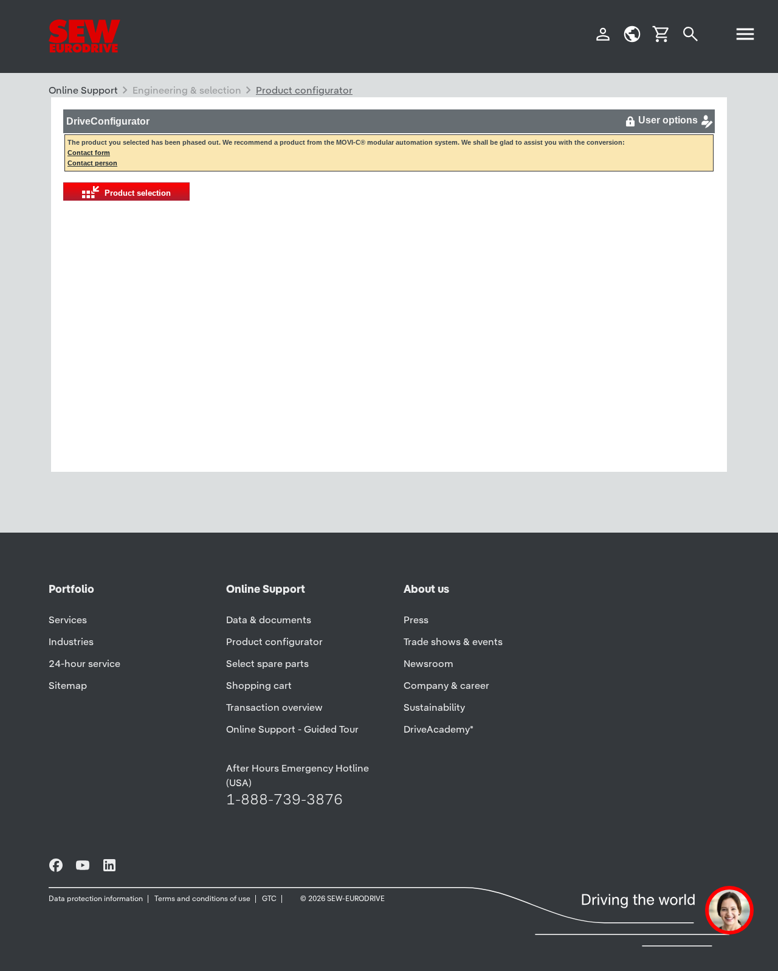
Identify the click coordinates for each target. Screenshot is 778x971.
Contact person (92, 163)
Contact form (88, 152)
